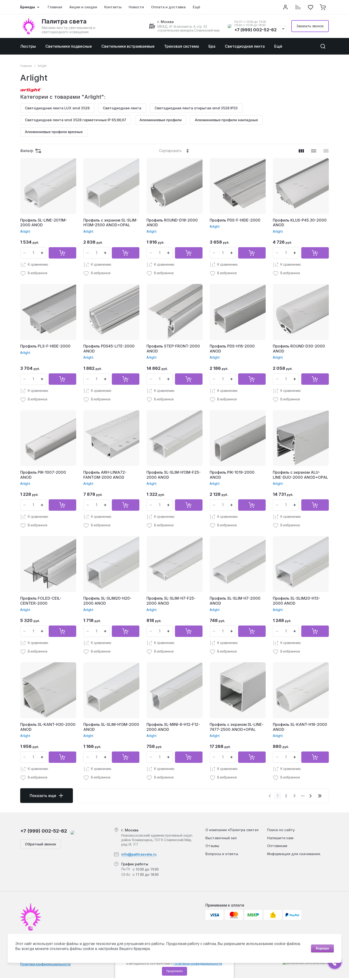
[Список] (313, 150)
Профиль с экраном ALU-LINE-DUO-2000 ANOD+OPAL (300, 475)
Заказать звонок (310, 26)
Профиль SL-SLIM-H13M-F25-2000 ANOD (173, 475)
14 (319, 795)
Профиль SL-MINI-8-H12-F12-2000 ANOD (173, 727)
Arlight (25, 231)
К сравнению (38, 264)
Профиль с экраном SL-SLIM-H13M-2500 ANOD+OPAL (110, 222)
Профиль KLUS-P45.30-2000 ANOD (300, 222)
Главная (26, 66)
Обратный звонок (40, 844)
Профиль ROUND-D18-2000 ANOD (172, 222)
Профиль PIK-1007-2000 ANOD (43, 475)
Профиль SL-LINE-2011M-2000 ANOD (43, 222)
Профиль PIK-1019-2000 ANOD (232, 475)
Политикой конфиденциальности (198, 963)
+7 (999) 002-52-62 (255, 29)
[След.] (310, 795)
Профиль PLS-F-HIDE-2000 (45, 346)
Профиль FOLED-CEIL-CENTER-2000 (40, 601)
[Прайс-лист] (326, 150)
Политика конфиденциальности (45, 964)
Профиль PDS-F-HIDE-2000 (235, 220)
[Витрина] (301, 150)
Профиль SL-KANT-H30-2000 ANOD (47, 727)
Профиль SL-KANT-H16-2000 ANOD (300, 727)
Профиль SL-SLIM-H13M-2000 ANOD (111, 727)
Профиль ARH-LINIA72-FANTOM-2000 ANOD (105, 475)
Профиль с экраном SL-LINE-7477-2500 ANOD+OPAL (237, 727)
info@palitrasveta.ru (138, 854)
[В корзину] (62, 253)
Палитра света (64, 21)
